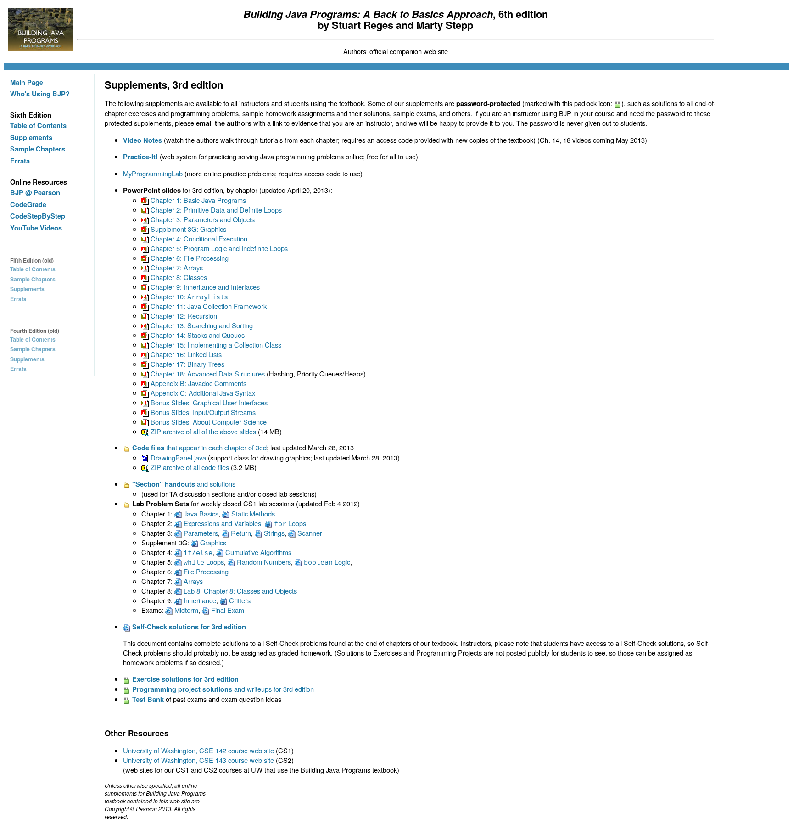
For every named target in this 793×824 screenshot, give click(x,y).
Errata (20, 161)
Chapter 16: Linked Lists (185, 354)
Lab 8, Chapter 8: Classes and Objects (239, 590)
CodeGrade (28, 204)
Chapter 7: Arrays (176, 267)
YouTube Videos (36, 228)
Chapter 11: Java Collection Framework (208, 306)
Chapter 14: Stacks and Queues (197, 335)
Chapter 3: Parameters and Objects (202, 219)
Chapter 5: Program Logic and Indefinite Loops (218, 248)
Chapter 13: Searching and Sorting (201, 325)
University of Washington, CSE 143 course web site (198, 760)
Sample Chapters (37, 149)
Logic (327, 561)
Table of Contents (38, 125)
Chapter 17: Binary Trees (186, 364)
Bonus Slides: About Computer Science (208, 421)
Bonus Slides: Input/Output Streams (202, 412)
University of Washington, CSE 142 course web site (198, 750)
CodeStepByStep (37, 216)
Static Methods (252, 513)
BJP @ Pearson (35, 192)
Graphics (212, 542)
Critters (239, 600)
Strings (273, 533)
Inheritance (199, 600)
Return (240, 533)
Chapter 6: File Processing (189, 258)
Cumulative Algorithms (257, 552)
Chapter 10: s (188, 296)
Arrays (192, 581)
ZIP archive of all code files (189, 467)
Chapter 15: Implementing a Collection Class (215, 344)
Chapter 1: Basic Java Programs (197, 200)
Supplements (31, 137)
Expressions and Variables (221, 523)
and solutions (183, 483)
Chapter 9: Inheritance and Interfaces (204, 286)
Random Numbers (263, 561)
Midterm (185, 610)
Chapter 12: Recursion (183, 315)
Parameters (200, 533)
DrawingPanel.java (177, 457)
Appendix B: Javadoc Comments (197, 383)
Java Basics (200, 513)
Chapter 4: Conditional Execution (198, 238)
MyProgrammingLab (153, 173)
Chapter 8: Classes (178, 277)
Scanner (309, 533)
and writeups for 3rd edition (223, 689)
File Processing (205, 571)
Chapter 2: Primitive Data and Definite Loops (215, 209)
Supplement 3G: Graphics (187, 229)
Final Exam (226, 610)
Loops (290, 523)
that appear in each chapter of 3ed (199, 447)
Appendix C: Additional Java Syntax (202, 393)
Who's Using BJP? (40, 94)
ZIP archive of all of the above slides (202, 431)
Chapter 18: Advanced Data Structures (207, 373)
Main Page (26, 82)
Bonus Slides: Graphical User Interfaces (208, 402)
